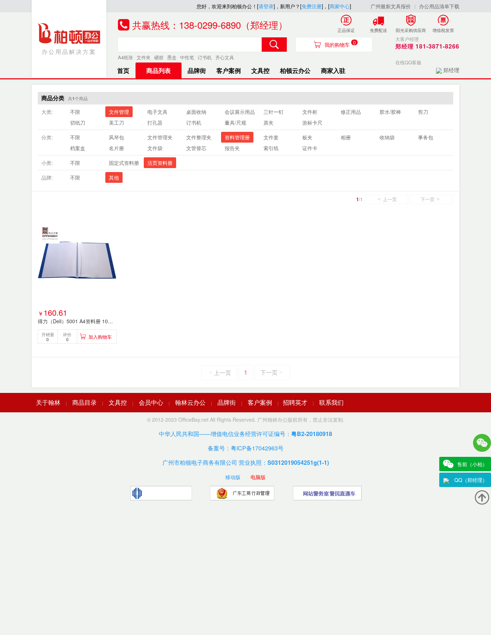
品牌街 (197, 70)
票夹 (268, 122)
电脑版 (258, 477)
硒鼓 (159, 57)
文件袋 (154, 148)
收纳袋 (387, 137)
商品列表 (158, 70)
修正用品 (351, 111)
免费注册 (312, 6)
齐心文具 (224, 57)
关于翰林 (48, 402)
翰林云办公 (190, 402)
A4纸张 (125, 57)
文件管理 (119, 111)
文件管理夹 (160, 137)
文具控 (260, 70)
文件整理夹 (198, 137)
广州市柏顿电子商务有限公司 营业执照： (245, 462)
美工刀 (116, 122)
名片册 (116, 148)
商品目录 (84, 402)
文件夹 (144, 57)
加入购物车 (100, 336)
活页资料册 (160, 162)
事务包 (425, 137)
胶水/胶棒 (390, 111)
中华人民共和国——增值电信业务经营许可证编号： (245, 434)
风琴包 (116, 137)
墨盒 (171, 57)
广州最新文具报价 (391, 6)
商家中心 (340, 6)
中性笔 (187, 57)
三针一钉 (273, 111)
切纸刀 (77, 122)
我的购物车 (340, 43)
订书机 (205, 57)
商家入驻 (333, 70)
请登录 (266, 6)
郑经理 (451, 70)
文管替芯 (196, 148)
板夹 (307, 137)
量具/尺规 (235, 122)
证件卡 (309, 148)
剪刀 (423, 111)
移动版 (232, 477)
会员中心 (151, 402)
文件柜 (309, 111)
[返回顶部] (482, 497)
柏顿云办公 (295, 70)
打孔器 (154, 122)
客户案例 (228, 70)
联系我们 (331, 402)
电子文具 (157, 111)
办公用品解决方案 (69, 51)
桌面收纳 (196, 111)
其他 (114, 177)
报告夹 (232, 148)
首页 (123, 70)
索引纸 (271, 148)
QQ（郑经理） (470, 479)
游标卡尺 (312, 122)
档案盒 (77, 148)
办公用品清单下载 (439, 6)
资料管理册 (237, 137)
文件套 (271, 137)
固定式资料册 (124, 162)
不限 (75, 111)
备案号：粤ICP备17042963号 (246, 448)
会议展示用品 (240, 111)
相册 (346, 137)
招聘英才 (295, 402)
